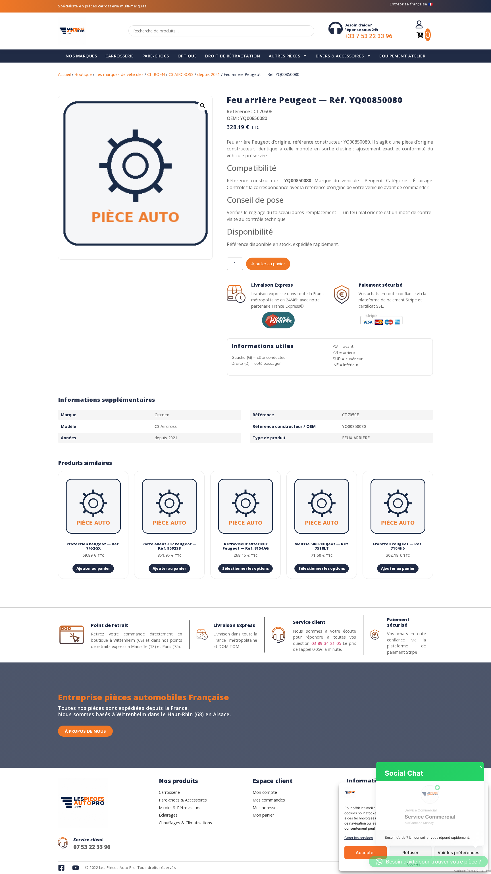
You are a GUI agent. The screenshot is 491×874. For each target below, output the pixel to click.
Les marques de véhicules (119, 74)
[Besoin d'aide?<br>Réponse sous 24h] (335, 28)
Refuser (410, 852)
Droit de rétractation (232, 56)
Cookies (413, 864)
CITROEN (156, 74)
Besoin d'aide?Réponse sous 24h (361, 27)
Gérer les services (358, 838)
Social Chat (404, 773)
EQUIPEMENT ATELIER (402, 56)
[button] (202, 106)
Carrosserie (119, 56)
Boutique (83, 74)
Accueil (64, 74)
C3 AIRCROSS (181, 74)
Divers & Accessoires (340, 56)
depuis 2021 (208, 74)
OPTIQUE (187, 56)
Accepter (365, 852)
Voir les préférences (458, 852)
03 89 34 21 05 (326, 643)
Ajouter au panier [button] (93, 568)
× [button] (480, 766)
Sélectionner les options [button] (245, 568)
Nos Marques (81, 56)
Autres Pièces (284, 56)
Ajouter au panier (268, 264)
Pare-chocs (155, 56)
